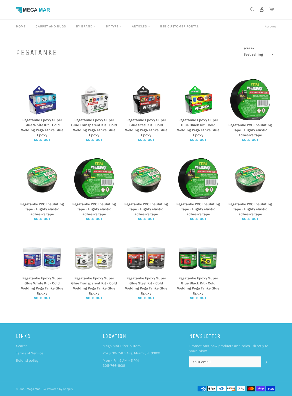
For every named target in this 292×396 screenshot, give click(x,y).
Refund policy (27, 360)
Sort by (248, 48)
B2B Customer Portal (179, 26)
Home (21, 26)
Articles (140, 26)
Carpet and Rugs (51, 26)
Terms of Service (29, 353)
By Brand (85, 26)
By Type (113, 26)
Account (270, 26)
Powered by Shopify (60, 389)
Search (22, 346)
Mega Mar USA (36, 389)
